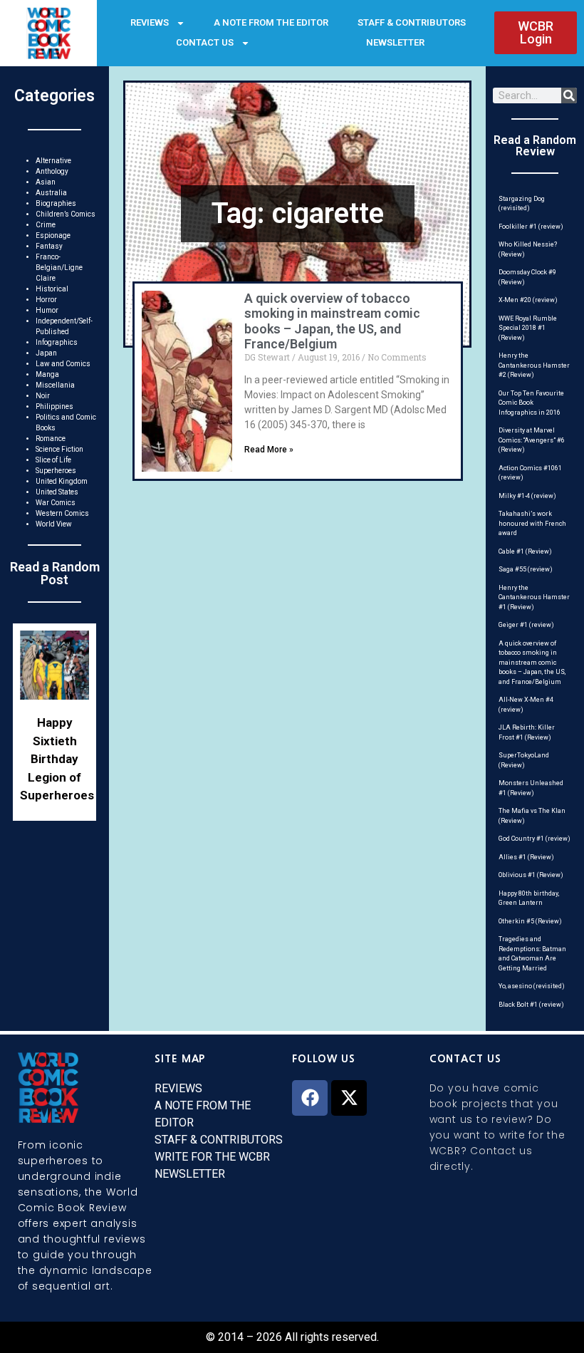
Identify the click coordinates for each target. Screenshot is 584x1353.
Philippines (54, 406)
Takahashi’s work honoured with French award (532, 523)
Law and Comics (63, 364)
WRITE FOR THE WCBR (212, 1156)
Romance (51, 438)
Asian (46, 182)
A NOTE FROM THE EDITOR (271, 22)
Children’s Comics (65, 214)
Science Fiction (59, 449)
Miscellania (55, 385)
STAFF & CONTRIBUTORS (412, 22)
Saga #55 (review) (526, 569)
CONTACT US (205, 42)
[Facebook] (310, 1098)
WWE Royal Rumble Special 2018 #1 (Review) (528, 328)
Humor (47, 310)
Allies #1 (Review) (526, 857)
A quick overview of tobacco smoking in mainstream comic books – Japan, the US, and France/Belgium (332, 321)
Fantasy (49, 246)
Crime (46, 225)
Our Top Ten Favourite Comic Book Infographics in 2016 (531, 403)
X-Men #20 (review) (528, 300)
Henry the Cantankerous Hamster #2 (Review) (534, 365)
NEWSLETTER (395, 42)
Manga (47, 374)
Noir (43, 396)
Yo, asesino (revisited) (532, 986)
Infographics (57, 342)
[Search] (569, 95)
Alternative (53, 161)
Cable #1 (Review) (525, 551)
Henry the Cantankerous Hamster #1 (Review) (534, 597)
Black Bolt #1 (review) (531, 1004)
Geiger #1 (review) (526, 624)
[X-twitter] (349, 1098)
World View (54, 524)
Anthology (52, 171)
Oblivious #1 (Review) (531, 874)
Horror (46, 300)
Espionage (53, 235)
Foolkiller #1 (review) (531, 226)
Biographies (56, 203)
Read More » (268, 450)
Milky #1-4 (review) (527, 495)
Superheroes (56, 471)
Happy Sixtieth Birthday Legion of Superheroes (57, 758)
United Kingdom (62, 481)
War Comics (55, 503)
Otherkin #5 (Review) (530, 921)
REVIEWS (149, 22)
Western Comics (62, 513)
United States (57, 492)
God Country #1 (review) (534, 838)
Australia (51, 193)
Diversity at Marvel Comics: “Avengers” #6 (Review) (532, 440)
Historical (52, 289)
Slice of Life (53, 460)
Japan (46, 353)
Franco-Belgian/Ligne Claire (59, 267)
